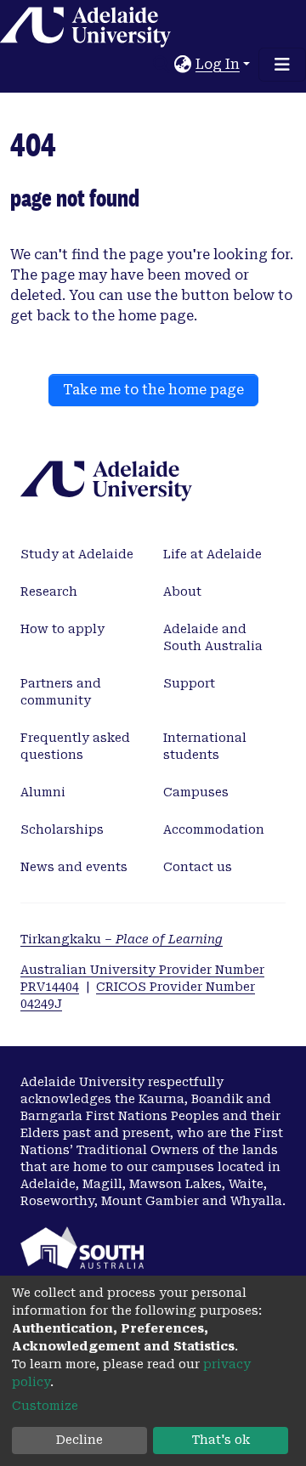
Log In (218, 64)
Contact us (197, 867)
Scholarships (62, 829)
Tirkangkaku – (121, 939)
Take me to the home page (153, 390)
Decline (79, 1439)
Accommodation (213, 829)
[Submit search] (162, 64)
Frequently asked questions (75, 746)
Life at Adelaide (212, 554)
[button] (183, 64)
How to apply (62, 629)
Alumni (42, 792)
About (182, 591)
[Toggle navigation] (282, 65)
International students (204, 746)
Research (48, 591)
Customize (45, 1405)
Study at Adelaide (76, 554)
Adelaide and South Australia (213, 637)
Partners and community (60, 691)
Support (189, 683)
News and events (74, 867)
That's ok (221, 1439)
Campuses (196, 792)
